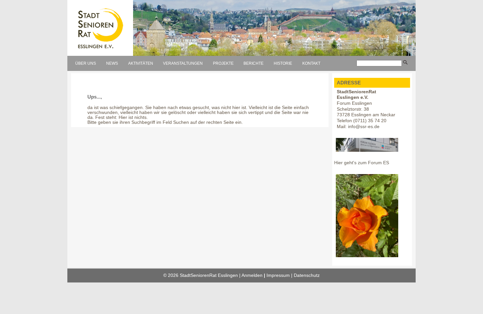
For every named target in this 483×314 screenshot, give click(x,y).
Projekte (223, 63)
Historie (283, 63)
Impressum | (280, 275)
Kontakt (311, 63)
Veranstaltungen (183, 63)
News (112, 63)
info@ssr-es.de (364, 126)
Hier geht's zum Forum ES (361, 162)
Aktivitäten (140, 63)
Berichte (253, 63)
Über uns (85, 63)
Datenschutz (307, 275)
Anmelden (252, 275)
